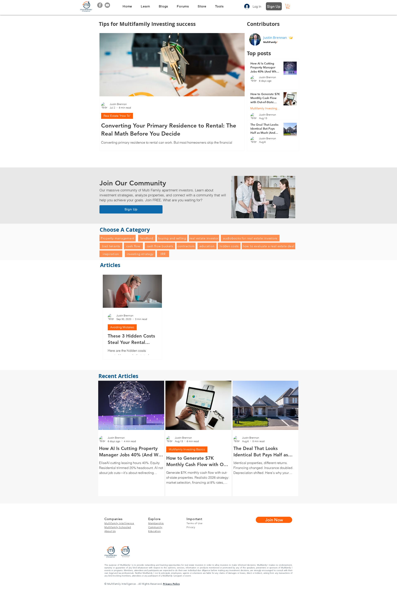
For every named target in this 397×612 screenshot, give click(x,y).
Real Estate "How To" (117, 116)
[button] (145, 6)
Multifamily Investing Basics (265, 108)
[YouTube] (107, 5)
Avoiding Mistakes (122, 327)
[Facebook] (100, 5)
